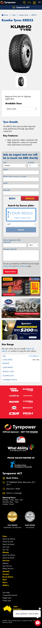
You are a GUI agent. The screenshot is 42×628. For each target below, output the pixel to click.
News (5, 582)
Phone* (14, 176)
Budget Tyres (7, 598)
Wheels (6, 552)
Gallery (6, 585)
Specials (6, 571)
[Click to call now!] (24, 2)
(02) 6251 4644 (13, 489)
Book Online (8, 577)
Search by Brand (8, 544)
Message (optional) (10, 249)
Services (6, 560)
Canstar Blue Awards (10, 595)
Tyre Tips (6, 550)
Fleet (5, 580)
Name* (5, 169)
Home (5, 15)
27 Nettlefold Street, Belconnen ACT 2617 (20, 483)
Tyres (5, 536)
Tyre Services (7, 566)
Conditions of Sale (27, 621)
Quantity (31, 162)
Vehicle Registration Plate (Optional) (12, 241)
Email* (5, 183)
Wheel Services (8, 569)
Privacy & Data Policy (14, 621)
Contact (6, 574)
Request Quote (10, 272)
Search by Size (8, 542)
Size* (5, 162)
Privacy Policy (7, 266)
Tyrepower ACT (22, 7)
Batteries (5, 563)
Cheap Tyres (7, 601)
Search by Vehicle (9, 539)
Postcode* (6, 190)
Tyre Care (6, 547)
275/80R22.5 (34, 356)
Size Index (6, 592)
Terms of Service (21, 266)
